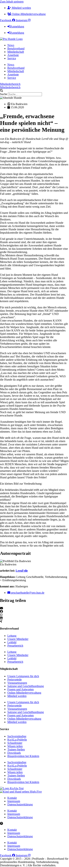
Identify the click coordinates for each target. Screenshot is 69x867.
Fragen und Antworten (20, 689)
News (10, 45)
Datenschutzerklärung (20, 804)
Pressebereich (15, 645)
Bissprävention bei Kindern (23, 756)
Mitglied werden (16, 696)
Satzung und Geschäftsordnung (25, 686)
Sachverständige (16, 736)
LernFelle (22, 570)
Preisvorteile (14, 679)
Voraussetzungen (17, 682)
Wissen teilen (15, 746)
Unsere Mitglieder (17, 639)
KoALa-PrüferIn (17, 739)
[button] (34, 90)
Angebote (13, 55)
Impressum (13, 801)
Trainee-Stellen (16, 749)
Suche (3, 94)
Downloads (14, 752)
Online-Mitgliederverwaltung (24, 692)
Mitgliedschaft (15, 51)
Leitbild (11, 642)
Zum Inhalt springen (12, 1)
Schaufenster (14, 742)
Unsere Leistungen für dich (23, 676)
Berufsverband (15, 48)
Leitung (11, 635)
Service (11, 58)
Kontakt (12, 797)
